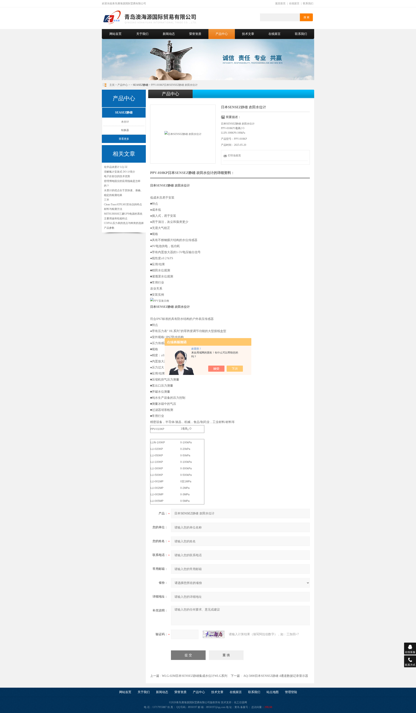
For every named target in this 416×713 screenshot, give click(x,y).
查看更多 (124, 138)
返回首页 (280, 3)
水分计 (125, 121)
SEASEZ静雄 (124, 112)
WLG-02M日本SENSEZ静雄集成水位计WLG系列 (194, 675)
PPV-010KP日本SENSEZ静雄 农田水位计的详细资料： (192, 173)
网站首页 (115, 34)
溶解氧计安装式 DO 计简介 (119, 171)
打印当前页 (234, 155)
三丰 (106, 199)
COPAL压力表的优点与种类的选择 (124, 223)
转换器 (125, 130)
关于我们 (142, 34)
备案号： (245, 707)
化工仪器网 (240, 702)
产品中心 (222, 34)
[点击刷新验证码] (213, 634)
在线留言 (294, 3)
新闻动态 (169, 34)
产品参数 (109, 227)
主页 (112, 84)
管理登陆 (291, 692)
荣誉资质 (195, 34)
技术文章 (248, 34)
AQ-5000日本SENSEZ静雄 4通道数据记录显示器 (275, 675)
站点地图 (272, 692)
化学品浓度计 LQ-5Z (115, 167)
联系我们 (308, 3)
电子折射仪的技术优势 (117, 176)
